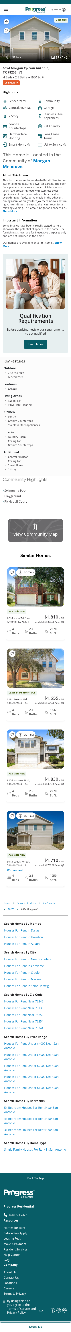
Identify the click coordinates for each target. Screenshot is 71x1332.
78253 (11, 909)
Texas (7, 903)
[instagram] (58, 1311)
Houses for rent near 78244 (23, 1028)
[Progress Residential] (35, 10)
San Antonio (49, 903)
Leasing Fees (12, 1238)
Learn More (35, 344)
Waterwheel (15, 870)
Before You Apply (15, 1233)
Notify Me (35, 1326)
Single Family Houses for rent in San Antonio (35, 1149)
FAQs (7, 1260)
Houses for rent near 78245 (23, 1001)
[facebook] (53, 1311)
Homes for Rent (14, 1228)
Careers (9, 1288)
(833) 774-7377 (18, 1214)
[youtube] (64, 1311)
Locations (10, 1283)
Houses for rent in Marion (22, 979)
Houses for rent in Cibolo (22, 973)
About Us (10, 1272)
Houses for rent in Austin (22, 944)
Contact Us (11, 1278)
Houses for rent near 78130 (23, 1008)
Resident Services (16, 1249)
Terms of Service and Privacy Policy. (21, 1311)
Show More (10, 211)
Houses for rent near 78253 (23, 1015)
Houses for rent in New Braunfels (27, 959)
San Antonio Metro (26, 903)
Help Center (12, 1255)
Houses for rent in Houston (23, 937)
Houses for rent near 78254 (23, 1021)
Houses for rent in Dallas (21, 930)
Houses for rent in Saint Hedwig (26, 986)
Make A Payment (15, 1244)
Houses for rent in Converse (24, 966)
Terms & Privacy (15, 1294)
